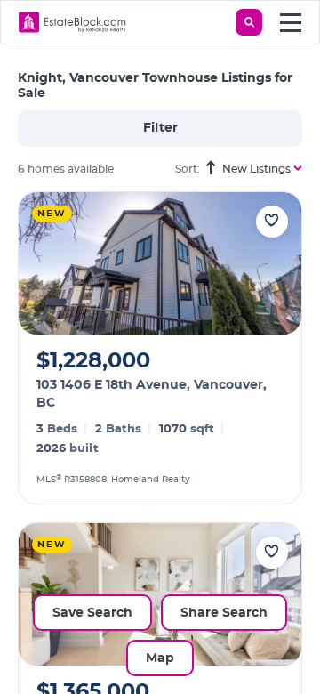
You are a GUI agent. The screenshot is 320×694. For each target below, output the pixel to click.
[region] (169, 442)
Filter (160, 128)
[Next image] (276, 263)
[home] (72, 22)
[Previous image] (44, 263)
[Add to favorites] (272, 222)
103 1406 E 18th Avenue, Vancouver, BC (151, 394)
